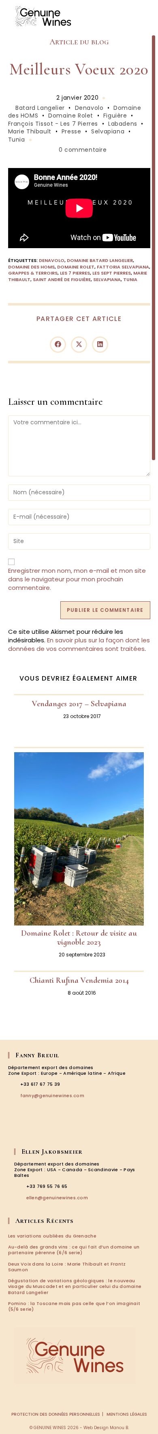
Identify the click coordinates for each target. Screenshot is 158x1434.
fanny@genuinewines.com (52, 1095)
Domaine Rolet (70, 115)
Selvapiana (107, 131)
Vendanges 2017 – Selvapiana (79, 703)
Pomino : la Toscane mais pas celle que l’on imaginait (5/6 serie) (74, 1306)
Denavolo (89, 108)
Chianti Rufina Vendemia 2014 (79, 980)
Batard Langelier (40, 108)
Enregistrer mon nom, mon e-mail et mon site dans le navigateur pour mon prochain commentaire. (77, 579)
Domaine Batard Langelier (100, 260)
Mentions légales (127, 1414)
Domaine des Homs (31, 267)
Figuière (115, 115)
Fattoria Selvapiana (123, 267)
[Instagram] (25, 1131)
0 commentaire (83, 150)
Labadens (122, 124)
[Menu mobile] (146, 16)
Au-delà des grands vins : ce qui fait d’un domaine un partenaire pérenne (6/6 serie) (74, 1250)
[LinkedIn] (36, 1131)
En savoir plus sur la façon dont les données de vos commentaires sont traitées (79, 644)
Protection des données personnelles (55, 1414)
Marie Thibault (29, 131)
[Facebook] (14, 1131)
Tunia (16, 139)
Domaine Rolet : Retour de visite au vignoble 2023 (79, 938)
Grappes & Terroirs (33, 273)
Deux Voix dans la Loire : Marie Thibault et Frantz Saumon (67, 1267)
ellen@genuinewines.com (57, 1197)
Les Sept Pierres (111, 273)
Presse (71, 131)
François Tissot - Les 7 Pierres (53, 124)
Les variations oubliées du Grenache (52, 1236)
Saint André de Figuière (62, 279)
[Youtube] (48, 1131)
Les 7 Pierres (75, 273)
